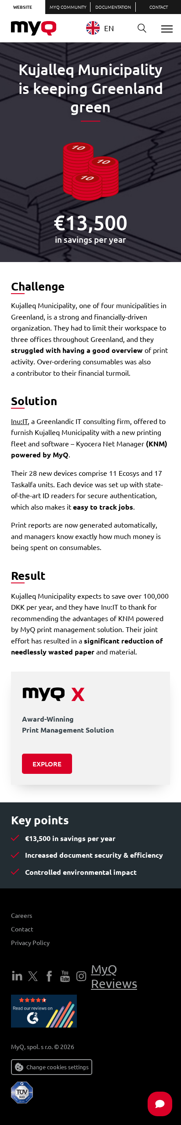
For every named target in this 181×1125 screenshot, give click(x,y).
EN (109, 27)
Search (141, 28)
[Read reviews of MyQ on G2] (44, 1013)
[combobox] (106, 28)
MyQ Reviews (114, 976)
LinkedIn (17, 976)
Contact (158, 7)
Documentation (113, 7)
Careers (21, 915)
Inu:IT (19, 421)
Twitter (33, 976)
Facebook (49, 976)
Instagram (81, 976)
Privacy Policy (30, 942)
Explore (47, 763)
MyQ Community (68, 7)
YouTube (65, 976)
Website (22, 7)
